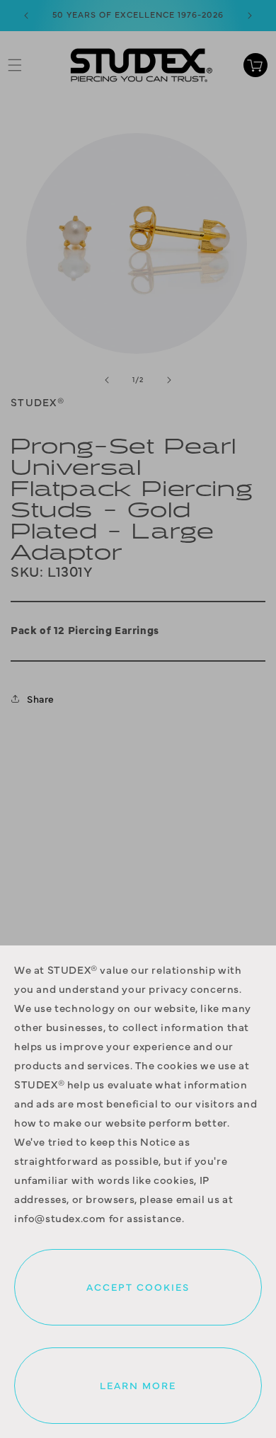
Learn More (138, 1385)
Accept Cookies (138, 1286)
